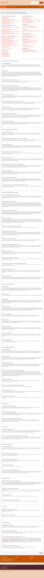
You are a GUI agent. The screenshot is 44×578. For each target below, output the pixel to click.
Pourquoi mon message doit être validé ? (7, 46)
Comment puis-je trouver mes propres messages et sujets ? (30, 37)
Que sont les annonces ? (5, 54)
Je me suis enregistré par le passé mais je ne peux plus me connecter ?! (11, 21)
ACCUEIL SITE (13, 6)
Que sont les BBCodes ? (5, 50)
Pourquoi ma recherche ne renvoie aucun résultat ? (29, 35)
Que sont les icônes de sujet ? (6, 56)
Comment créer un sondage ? (5, 39)
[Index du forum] (4, 3)
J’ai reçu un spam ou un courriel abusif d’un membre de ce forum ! (30, 27)
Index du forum (3, 563)
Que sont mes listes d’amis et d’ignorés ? (27, 30)
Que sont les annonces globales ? (6, 53)
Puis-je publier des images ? (5, 52)
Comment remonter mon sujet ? (6, 47)
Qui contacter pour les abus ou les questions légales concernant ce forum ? (32, 51)
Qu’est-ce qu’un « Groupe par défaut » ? (27, 22)
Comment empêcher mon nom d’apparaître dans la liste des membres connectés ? (11, 28)
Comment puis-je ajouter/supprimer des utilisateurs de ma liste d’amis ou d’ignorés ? (31, 31)
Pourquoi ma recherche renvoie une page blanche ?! (29, 36)
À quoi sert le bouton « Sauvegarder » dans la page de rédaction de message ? (10, 45)
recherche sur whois (10, 538)
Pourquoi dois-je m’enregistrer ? (6, 17)
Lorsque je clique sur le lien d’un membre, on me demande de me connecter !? (11, 34)
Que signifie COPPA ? (4, 18)
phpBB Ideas (40, 532)
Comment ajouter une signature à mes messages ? (8, 38)
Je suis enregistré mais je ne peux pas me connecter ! (9, 19)
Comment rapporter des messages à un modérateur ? (9, 44)
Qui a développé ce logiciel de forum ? (27, 49)
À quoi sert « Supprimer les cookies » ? (7, 23)
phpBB (16, 160)
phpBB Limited (22, 526)
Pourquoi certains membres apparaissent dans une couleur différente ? (31, 21)
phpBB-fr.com (5, 566)
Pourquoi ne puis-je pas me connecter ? (7, 20)
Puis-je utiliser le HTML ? (5, 51)
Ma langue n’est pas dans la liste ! (6, 30)
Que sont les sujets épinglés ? (6, 55)
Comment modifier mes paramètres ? (6, 26)
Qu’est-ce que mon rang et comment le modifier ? (8, 32)
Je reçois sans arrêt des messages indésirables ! (28, 26)
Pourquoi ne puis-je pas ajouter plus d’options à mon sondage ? (10, 40)
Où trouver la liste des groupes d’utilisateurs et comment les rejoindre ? (31, 19)
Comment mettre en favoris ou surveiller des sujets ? (29, 41)
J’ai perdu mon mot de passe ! (5, 22)
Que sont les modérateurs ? (26, 18)
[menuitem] (8, 6)
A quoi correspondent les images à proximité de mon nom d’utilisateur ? (11, 31)
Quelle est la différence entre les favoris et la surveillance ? (30, 40)
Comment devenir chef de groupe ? (27, 20)
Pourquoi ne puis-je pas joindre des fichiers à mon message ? (10, 42)
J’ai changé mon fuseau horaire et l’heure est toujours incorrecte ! (10, 29)
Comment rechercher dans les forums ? (27, 34)
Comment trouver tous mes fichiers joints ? (28, 46)
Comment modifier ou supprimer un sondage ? (8, 41)
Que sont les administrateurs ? (26, 17)
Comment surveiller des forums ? (26, 42)
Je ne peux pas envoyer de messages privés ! (28, 25)
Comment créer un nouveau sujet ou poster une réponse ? (9, 37)
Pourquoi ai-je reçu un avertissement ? (7, 43)
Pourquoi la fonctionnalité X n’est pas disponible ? (28, 50)
